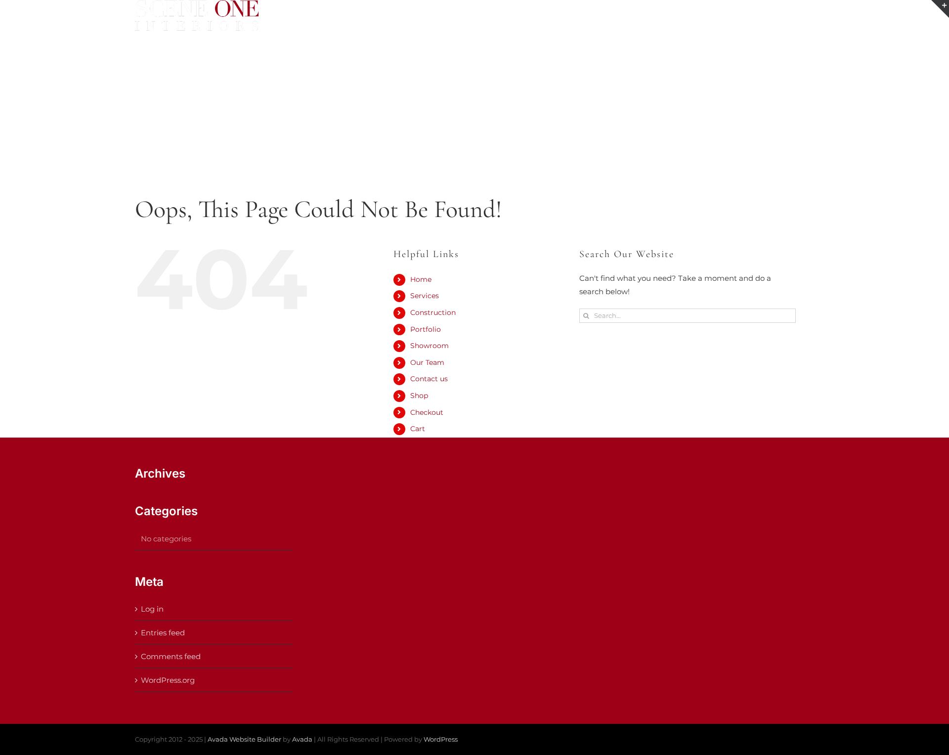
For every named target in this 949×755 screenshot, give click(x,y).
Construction (433, 312)
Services (424, 295)
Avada (302, 739)
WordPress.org (168, 680)
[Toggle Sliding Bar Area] (940, 9)
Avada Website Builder (244, 739)
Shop (419, 395)
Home (420, 279)
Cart (417, 428)
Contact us (429, 378)
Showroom (429, 345)
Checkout (426, 412)
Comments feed (171, 656)
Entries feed (163, 632)
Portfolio (425, 329)
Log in (152, 609)
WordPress (441, 739)
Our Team (427, 362)
